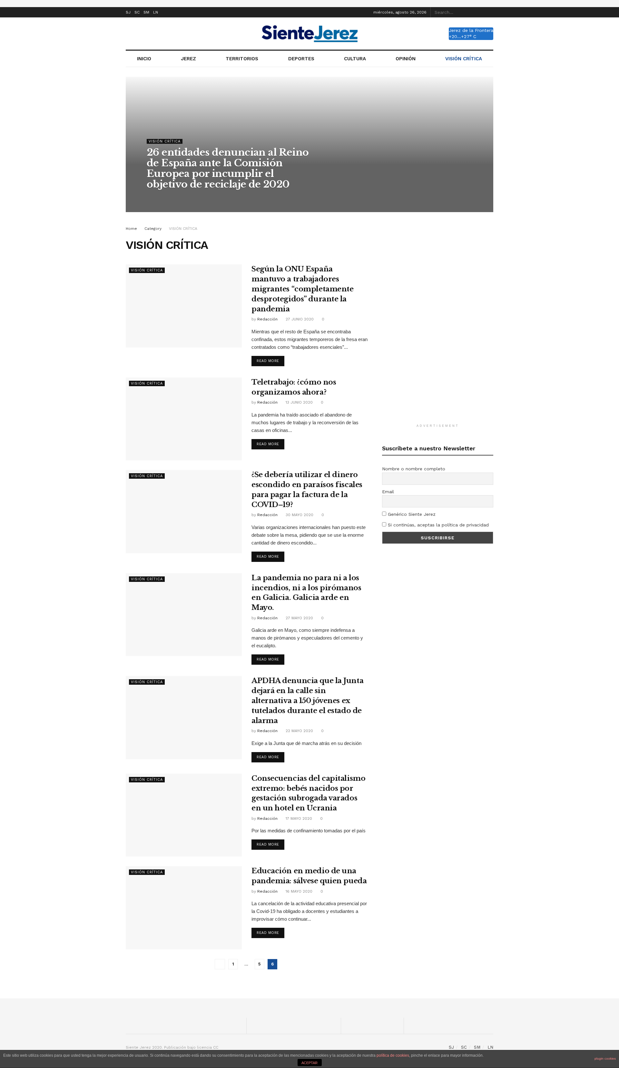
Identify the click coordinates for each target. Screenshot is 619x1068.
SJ (128, 12)
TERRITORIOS (242, 59)
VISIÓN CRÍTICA (463, 59)
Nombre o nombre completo (413, 468)
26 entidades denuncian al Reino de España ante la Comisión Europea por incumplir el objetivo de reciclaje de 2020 (228, 168)
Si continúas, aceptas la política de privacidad (437, 524)
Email (388, 491)
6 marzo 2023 (194, 197)
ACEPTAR (309, 1063)
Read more (268, 361)
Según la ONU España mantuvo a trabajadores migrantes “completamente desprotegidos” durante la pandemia (302, 289)
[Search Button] (490, 12)
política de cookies (393, 1055)
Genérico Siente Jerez (411, 514)
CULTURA (355, 59)
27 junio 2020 (299, 319)
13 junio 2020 (298, 402)
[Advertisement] (437, 321)
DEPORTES (301, 59)
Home (131, 228)
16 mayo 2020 (298, 891)
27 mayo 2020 (298, 618)
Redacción (162, 197)
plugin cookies (605, 1058)
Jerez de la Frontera (471, 30)
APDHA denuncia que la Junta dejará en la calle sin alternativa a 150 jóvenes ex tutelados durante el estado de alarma (307, 700)
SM (146, 12)
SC (137, 12)
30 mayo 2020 (298, 515)
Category (153, 228)
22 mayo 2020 (298, 731)
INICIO (144, 59)
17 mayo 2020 (298, 818)
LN (155, 12)
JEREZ (188, 59)
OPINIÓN (406, 59)
